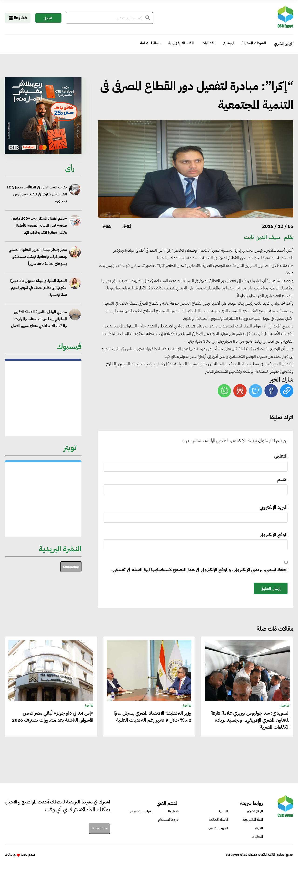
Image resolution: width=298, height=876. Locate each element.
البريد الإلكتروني (274, 507)
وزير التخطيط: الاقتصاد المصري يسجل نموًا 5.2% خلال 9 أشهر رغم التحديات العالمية (152, 716)
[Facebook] (271, 390)
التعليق (281, 455)
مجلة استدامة (150, 43)
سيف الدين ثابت (262, 237)
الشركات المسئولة (254, 43)
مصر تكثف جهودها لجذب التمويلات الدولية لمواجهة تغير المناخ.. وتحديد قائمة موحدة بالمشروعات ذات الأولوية (37, 322)
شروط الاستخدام (168, 819)
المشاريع (223, 811)
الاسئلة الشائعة (218, 819)
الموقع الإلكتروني (274, 534)
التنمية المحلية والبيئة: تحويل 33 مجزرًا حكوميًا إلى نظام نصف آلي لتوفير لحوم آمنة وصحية (38, 260)
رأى (69, 168)
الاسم (282, 479)
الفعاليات (208, 43)
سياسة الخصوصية (140, 811)
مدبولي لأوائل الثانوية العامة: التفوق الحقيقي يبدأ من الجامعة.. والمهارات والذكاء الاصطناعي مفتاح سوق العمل (39, 291)
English (20, 18)
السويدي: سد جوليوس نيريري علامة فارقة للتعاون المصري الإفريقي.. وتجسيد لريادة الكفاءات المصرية (250, 719)
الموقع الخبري (283, 44)
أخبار (126, 225)
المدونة (259, 828)
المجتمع (228, 43)
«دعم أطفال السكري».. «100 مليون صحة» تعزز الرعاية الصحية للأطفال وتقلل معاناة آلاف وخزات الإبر (39, 198)
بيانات (8, 854)
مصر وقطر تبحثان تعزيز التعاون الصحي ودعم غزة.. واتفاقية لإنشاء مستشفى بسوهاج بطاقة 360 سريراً (38, 229)
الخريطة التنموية (218, 828)
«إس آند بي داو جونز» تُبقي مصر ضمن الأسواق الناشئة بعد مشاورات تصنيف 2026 (52, 716)
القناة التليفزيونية (181, 43)
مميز (106, 225)
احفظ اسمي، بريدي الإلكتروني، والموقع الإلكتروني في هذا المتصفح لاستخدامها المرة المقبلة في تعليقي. (199, 569)
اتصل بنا (48, 19)
